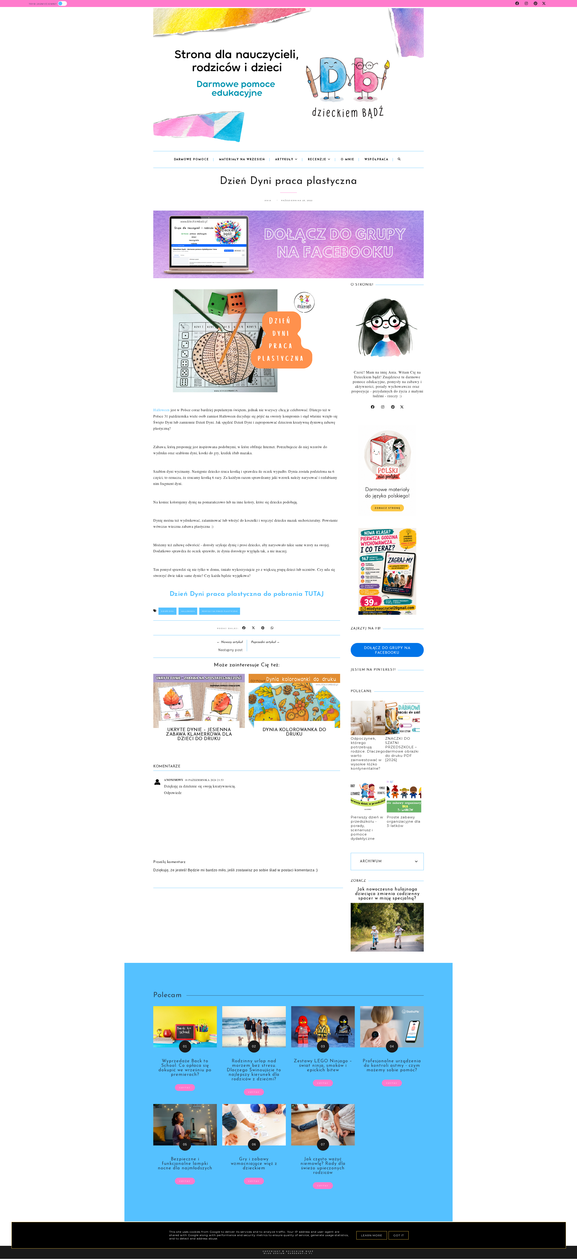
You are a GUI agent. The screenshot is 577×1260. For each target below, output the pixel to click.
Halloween (161, 409)
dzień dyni (167, 611)
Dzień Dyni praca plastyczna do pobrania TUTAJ (246, 594)
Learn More (371, 1235)
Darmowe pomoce (191, 159)
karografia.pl (300, 1253)
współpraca (376, 159)
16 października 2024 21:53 (204, 780)
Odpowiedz (173, 792)
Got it (398, 1235)
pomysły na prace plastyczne (220, 611)
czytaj (184, 1087)
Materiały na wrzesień (242, 159)
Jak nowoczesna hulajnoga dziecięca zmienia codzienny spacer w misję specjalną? (387, 894)
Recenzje (318, 159)
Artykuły (285, 159)
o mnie (347, 159)
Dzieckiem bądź (300, 1251)
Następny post (230, 650)
